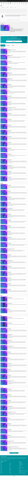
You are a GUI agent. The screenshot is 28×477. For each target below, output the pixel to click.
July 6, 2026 (9, 328)
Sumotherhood (9, 84)
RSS (10, 459)
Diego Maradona (10, 237)
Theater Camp (9, 142)
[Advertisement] (13, 11)
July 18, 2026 (9, 254)
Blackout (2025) (10, 340)
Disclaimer (6, 459)
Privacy (8, 459)
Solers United (9, 400)
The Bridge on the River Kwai (12, 49)
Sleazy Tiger (9, 435)
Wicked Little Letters (10, 260)
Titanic (9, 357)
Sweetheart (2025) (10, 334)
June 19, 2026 (9, 429)
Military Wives (9, 423)
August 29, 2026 (11, 55)
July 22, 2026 (9, 225)
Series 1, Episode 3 (10, 303)
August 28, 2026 (11, 78)
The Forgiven (9, 202)
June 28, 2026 (9, 394)
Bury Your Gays (10, 363)
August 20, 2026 (10, 113)
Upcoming (8, 45)
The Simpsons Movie (10, 165)
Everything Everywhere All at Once (12, 107)
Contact (1, 459)
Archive (13, 45)
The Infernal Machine (10, 208)
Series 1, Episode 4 (10, 297)
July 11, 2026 (9, 283)
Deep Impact (9, 231)
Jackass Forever (10, 266)
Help (3, 459)
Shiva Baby (9, 369)
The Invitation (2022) (10, 406)
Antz (8, 90)
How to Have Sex (10, 136)
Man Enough (9, 289)
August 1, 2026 (9, 171)
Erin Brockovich (10, 159)
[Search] (23, 1)
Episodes (3, 45)
